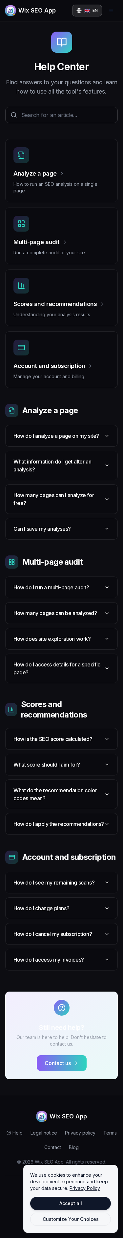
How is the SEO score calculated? (52, 739)
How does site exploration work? (52, 638)
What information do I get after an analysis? (52, 465)
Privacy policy (80, 1133)
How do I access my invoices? (48, 959)
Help (17, 1133)
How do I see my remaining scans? (53, 882)
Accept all (70, 1203)
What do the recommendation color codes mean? (55, 794)
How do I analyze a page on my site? (56, 436)
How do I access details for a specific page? (56, 668)
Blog (74, 1147)
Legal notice (44, 1133)
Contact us (58, 1063)
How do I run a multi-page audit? (51, 587)
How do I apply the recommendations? (58, 824)
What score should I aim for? (46, 764)
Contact (52, 1147)
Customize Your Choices (71, 1219)
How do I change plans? (41, 908)
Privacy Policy (85, 1188)
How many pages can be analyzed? (55, 613)
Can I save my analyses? (42, 528)
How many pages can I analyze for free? (53, 499)
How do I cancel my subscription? (52, 934)
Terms (110, 1133)
